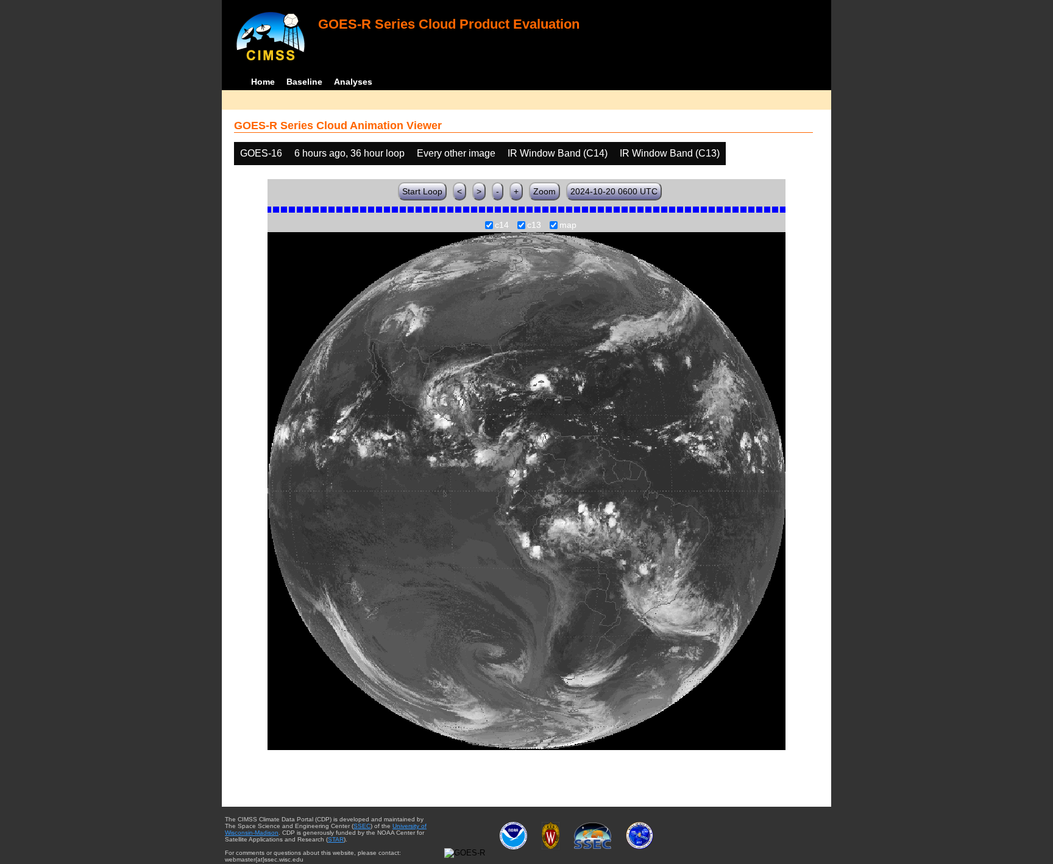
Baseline (304, 82)
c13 (534, 225)
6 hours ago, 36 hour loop (349, 153)
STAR (336, 839)
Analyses (353, 82)
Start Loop (422, 191)
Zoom (544, 191)
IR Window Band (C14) (558, 153)
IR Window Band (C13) (670, 153)
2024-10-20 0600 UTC (614, 191)
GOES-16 (261, 153)
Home (263, 82)
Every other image (456, 153)
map (567, 225)
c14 (502, 225)
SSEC (361, 826)
